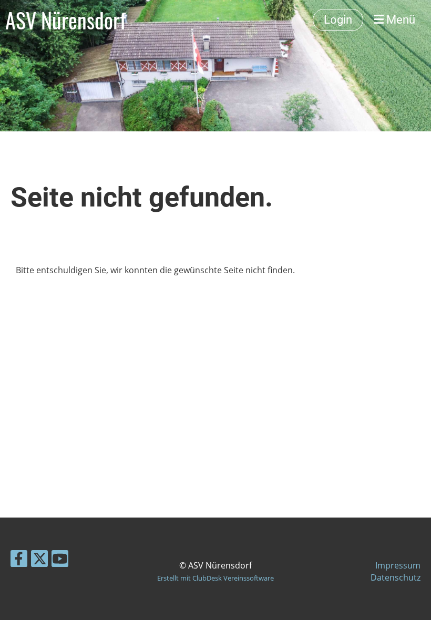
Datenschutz (395, 577)
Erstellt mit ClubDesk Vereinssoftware (215, 578)
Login (338, 19)
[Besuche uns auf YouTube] (60, 560)
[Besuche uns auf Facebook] (19, 560)
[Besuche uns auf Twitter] (39, 560)
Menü (399, 19)
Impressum (397, 565)
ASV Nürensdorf (65, 20)
